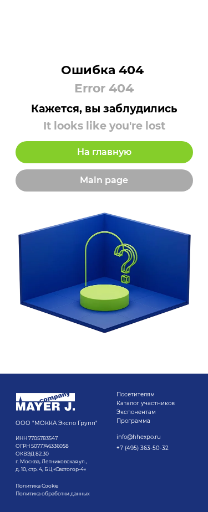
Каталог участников (145, 403)
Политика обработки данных (53, 493)
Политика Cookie (37, 486)
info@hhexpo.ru (138, 437)
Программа (133, 421)
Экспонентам (136, 412)
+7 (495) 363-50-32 (142, 448)
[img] (45, 401)
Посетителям (135, 394)
